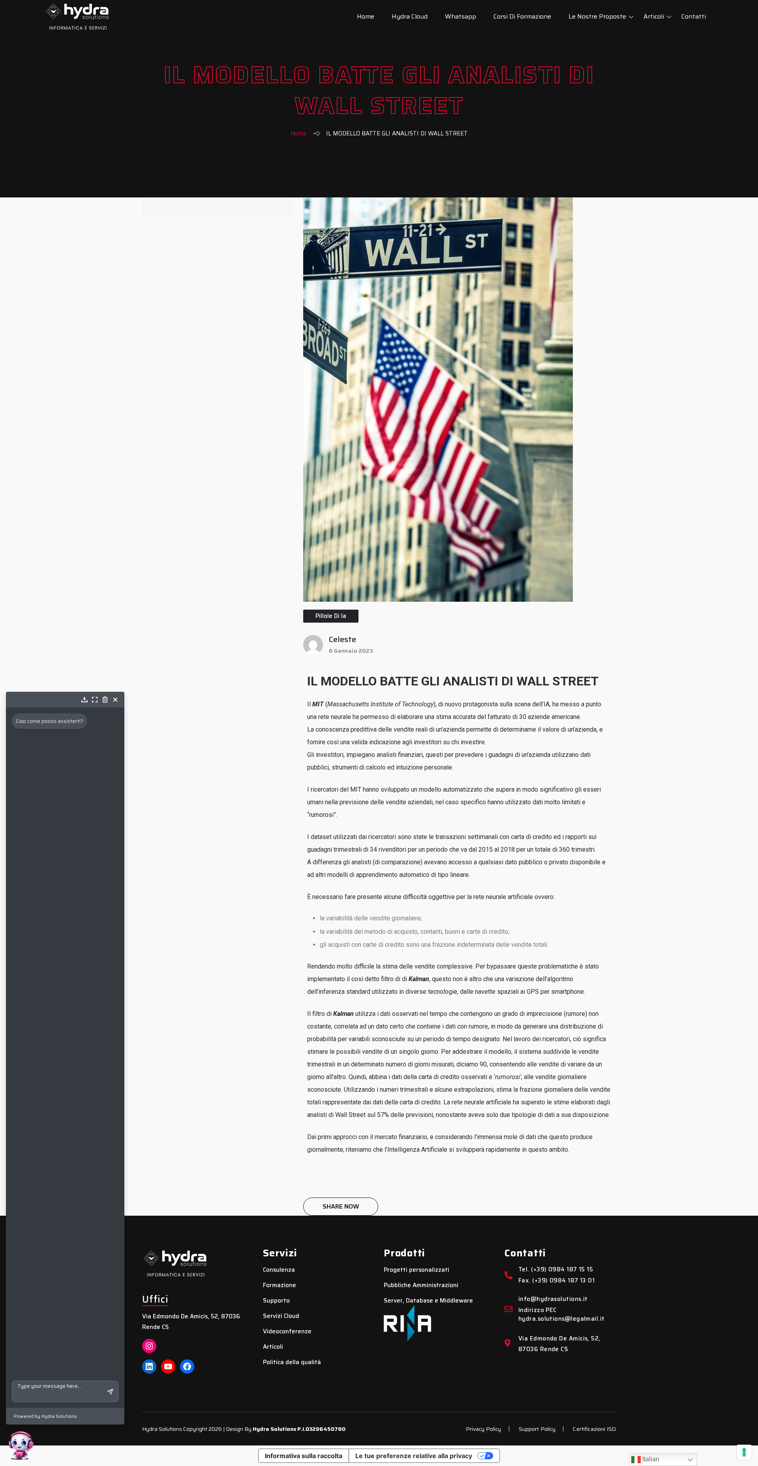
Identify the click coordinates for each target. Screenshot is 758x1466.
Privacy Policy (483, 1429)
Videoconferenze (287, 1331)
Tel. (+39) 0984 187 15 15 (555, 1269)
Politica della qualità (292, 1362)
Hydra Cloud (410, 16)
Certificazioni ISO (594, 1429)
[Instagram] (149, 1346)
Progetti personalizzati (416, 1270)
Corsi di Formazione (522, 16)
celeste (342, 639)
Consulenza (279, 1270)
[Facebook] (187, 1366)
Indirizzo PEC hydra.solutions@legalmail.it (561, 1315)
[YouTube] (168, 1366)
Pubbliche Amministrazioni (421, 1285)
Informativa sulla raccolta (303, 1456)
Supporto (276, 1300)
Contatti (693, 16)
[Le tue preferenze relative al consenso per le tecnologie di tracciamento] (744, 1452)
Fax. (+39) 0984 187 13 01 (556, 1280)
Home (365, 16)
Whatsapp (460, 16)
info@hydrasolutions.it (553, 1299)
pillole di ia (330, 616)
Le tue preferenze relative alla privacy (413, 1456)
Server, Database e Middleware (428, 1300)
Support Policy (537, 1429)
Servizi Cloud (281, 1316)
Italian (650, 1459)
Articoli (654, 16)
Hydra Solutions (274, 1429)
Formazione (279, 1285)
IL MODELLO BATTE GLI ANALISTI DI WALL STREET (453, 681)
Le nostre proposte (597, 16)
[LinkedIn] (149, 1366)
